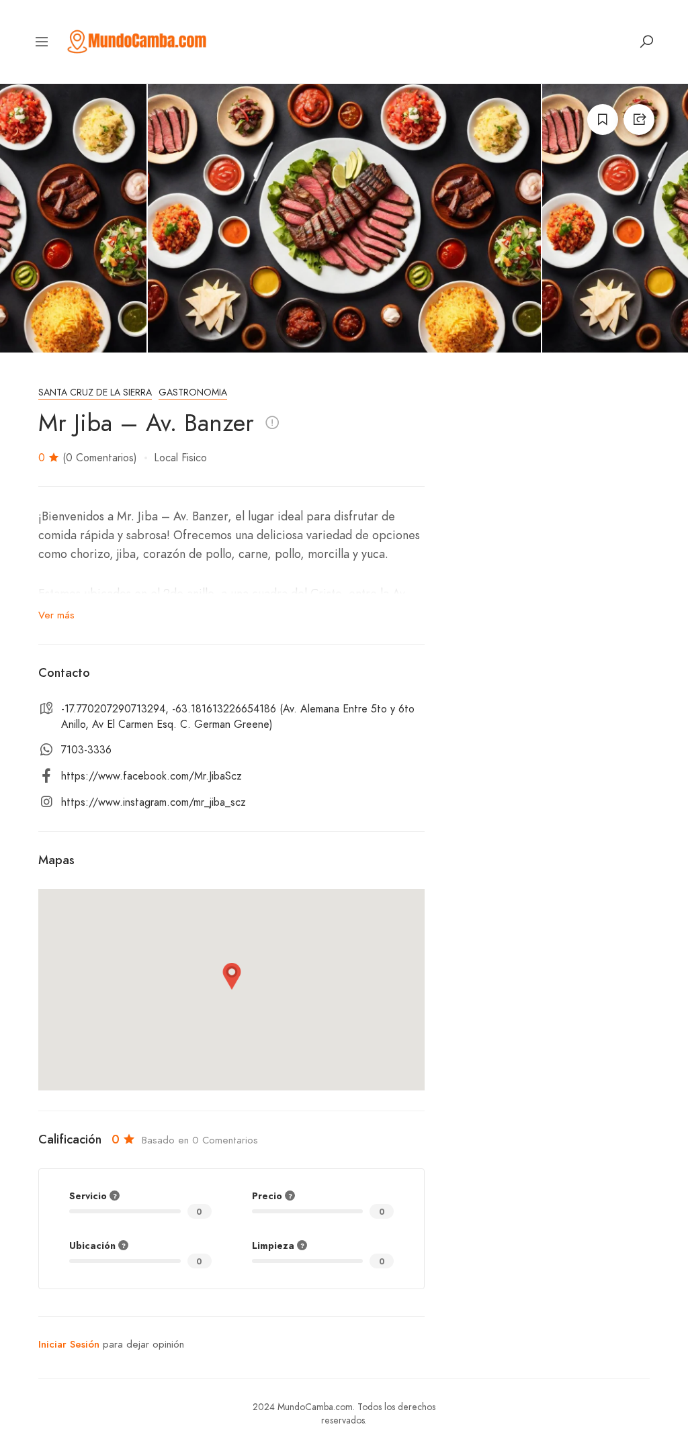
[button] (232, 976)
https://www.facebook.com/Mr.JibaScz (151, 776)
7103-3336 (86, 750)
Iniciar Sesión (68, 1344)
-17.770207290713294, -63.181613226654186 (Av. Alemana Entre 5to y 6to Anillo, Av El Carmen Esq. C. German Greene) (238, 717)
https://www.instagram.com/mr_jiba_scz (153, 802)
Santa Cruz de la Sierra (95, 392)
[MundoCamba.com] (137, 40)
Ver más (56, 615)
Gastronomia (193, 392)
